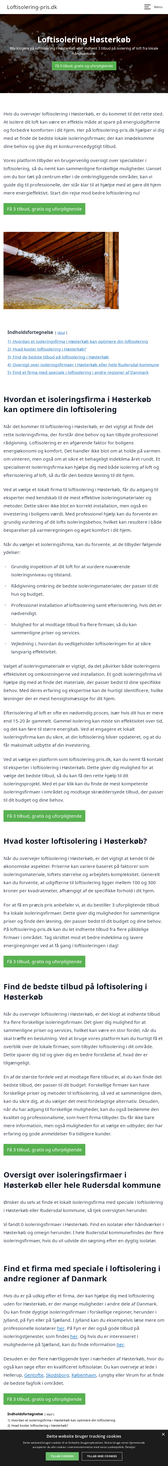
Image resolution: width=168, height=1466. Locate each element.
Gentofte (34, 1375)
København (84, 1375)
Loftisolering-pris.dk (32, 7)
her (61, 1328)
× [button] (163, 1434)
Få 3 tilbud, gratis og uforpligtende (84, 65)
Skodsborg (57, 1375)
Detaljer (130, 1447)
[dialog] (84, 1448)
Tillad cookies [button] (62, 1456)
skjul (61, 332)
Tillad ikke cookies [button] (102, 1456)
